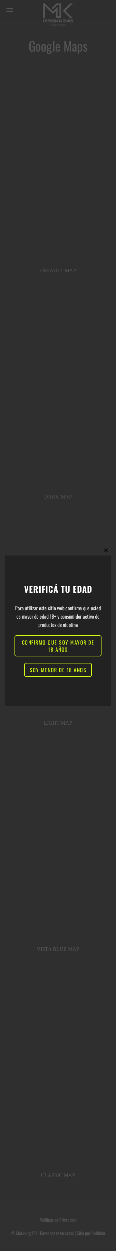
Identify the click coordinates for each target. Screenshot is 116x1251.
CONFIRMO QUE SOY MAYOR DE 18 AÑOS (58, 645)
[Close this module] (106, 550)
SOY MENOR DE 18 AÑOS (58, 670)
